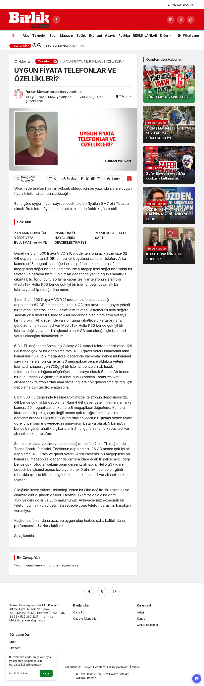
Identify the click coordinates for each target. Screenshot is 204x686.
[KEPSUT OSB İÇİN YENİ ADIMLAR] (169, 245)
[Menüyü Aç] (56, 20)
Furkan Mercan (37, 92)
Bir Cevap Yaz (28, 557)
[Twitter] (102, 591)
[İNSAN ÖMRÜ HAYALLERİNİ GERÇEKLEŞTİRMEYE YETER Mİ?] (73, 236)
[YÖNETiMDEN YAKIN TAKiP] (169, 84)
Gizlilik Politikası (18, 673)
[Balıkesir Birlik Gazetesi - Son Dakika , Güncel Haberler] (29, 19)
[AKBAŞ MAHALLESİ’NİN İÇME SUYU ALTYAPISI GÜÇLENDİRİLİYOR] (169, 124)
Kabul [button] (46, 673)
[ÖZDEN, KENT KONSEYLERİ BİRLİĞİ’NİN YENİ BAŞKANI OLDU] (169, 205)
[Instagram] (115, 591)
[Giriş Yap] (181, 20)
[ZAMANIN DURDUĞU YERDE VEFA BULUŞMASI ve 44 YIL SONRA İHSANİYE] (33, 236)
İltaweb (91, 678)
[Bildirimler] (191, 20)
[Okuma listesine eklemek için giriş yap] (129, 178)
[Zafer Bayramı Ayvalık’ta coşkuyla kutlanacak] (169, 165)
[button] (171, 20)
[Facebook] (89, 591)
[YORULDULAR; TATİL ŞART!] (113, 236)
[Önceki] (34, 46)
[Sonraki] (39, 46)
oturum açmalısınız (63, 565)
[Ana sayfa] (13, 35)
